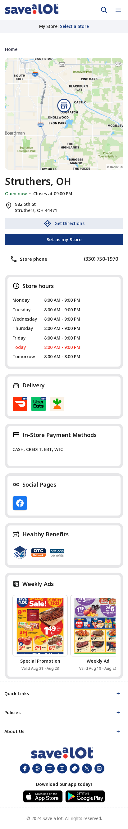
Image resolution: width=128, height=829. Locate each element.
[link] (31, 9)
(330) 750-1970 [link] (101, 258)
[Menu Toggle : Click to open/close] (118, 10)
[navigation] (64, 49)
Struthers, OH (38, 181)
